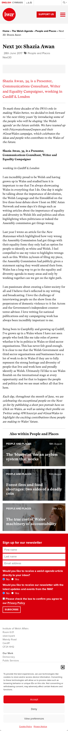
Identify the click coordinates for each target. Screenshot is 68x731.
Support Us (46, 14)
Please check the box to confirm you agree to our (32, 601)
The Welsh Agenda (22, 31)
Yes (16, 579)
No (7, 579)
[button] (63, 667)
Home (6, 31)
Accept (34, 699)
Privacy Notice (40, 726)
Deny (34, 709)
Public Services (11, 660)
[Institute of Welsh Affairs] (9, 14)
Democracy (9, 656)
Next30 (7, 57)
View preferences (34, 718)
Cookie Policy (25, 726)
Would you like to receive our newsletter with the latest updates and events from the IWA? (33, 587)
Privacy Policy (16, 603)
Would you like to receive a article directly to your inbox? (33, 573)
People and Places (45, 31)
